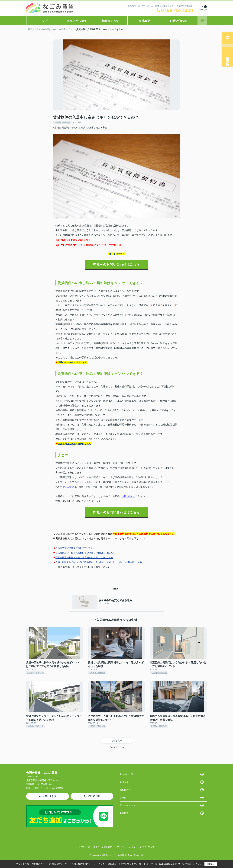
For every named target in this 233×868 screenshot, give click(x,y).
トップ (43, 20)
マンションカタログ (90, 847)
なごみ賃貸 (68, 487)
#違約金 (57, 127)
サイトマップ (148, 847)
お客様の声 (125, 789)
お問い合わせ (178, 20)
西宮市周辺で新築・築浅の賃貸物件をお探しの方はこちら (84, 557)
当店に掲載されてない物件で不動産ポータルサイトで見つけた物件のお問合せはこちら (98, 562)
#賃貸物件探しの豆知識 (73, 127)
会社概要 (144, 20)
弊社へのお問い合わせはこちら (116, 264)
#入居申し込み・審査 (96, 127)
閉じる (210, 864)
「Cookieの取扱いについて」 (169, 864)
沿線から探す (110, 20)
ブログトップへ (116, 747)
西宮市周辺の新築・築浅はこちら (74, 443)
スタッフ (124, 782)
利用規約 (108, 847)
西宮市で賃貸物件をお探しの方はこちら (75, 548)
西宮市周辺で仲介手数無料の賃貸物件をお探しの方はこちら (85, 552)
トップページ (126, 774)
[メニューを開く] (202, 20)
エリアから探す (77, 20)
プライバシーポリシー (127, 847)
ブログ (123, 797)
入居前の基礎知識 (62, 122)
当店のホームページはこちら (72, 362)
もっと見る (116, 740)
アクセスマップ (127, 805)
